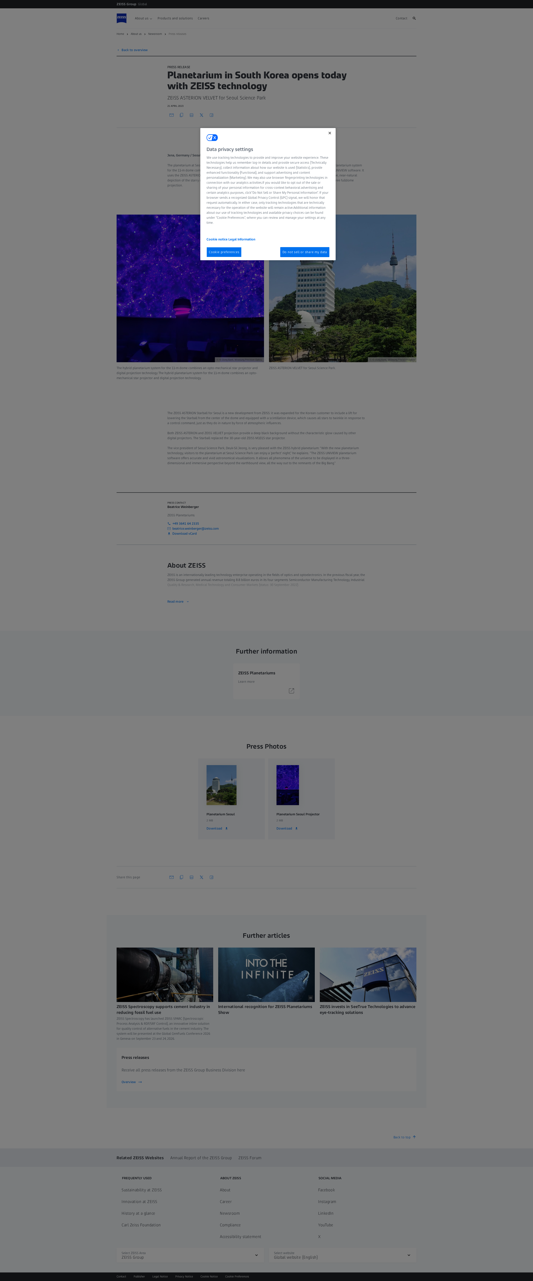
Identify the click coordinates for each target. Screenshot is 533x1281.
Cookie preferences (224, 252)
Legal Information (241, 239)
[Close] (329, 133)
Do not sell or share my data (305, 252)
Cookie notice (217, 239)
